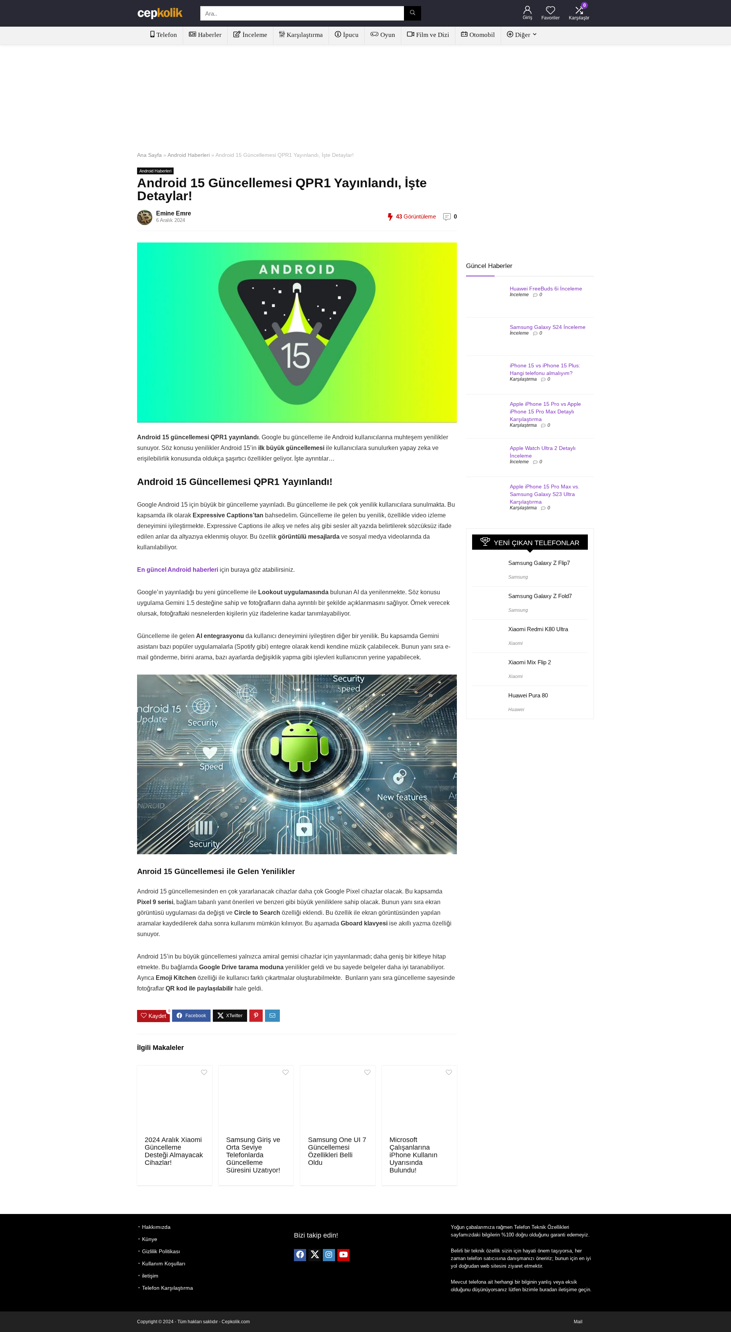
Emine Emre (173, 213)
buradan (548, 1289)
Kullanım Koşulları (163, 1263)
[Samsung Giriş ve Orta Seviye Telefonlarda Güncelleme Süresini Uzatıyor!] (256, 1099)
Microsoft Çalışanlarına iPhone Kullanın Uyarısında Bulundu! (413, 1155)
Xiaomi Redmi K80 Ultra (538, 629)
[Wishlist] (550, 11)
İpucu (351, 34)
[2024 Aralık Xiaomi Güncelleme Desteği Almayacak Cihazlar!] (174, 1099)
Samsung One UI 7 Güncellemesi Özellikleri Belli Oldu (337, 1151)
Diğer (522, 34)
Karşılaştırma (305, 34)
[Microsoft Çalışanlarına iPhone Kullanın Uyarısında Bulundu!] (419, 1099)
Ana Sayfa (149, 155)
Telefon (166, 34)
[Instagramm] (329, 1255)
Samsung (518, 577)
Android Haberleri (189, 155)
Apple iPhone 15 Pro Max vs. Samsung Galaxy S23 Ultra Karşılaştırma (544, 494)
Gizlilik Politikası (161, 1251)
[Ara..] (412, 13)
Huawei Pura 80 (528, 695)
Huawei (516, 709)
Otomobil (482, 34)
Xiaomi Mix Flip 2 (529, 662)
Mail (578, 1321)
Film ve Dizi (432, 34)
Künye (149, 1239)
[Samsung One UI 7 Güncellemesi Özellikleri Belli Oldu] (338, 1099)
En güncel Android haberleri (177, 569)
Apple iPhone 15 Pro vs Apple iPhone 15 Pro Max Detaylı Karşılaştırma (545, 411)
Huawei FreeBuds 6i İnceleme (546, 289)
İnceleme (255, 34)
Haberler (210, 34)
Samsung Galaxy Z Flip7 (539, 563)
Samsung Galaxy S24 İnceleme (548, 327)
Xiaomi (515, 643)
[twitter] (314, 1255)
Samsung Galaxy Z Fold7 (540, 596)
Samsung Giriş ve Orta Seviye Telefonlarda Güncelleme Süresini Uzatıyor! (253, 1155)
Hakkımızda (156, 1227)
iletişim (150, 1276)
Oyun (387, 34)
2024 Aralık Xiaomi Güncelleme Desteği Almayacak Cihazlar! (174, 1151)
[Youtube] (343, 1255)
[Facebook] (300, 1255)
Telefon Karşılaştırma (167, 1288)
